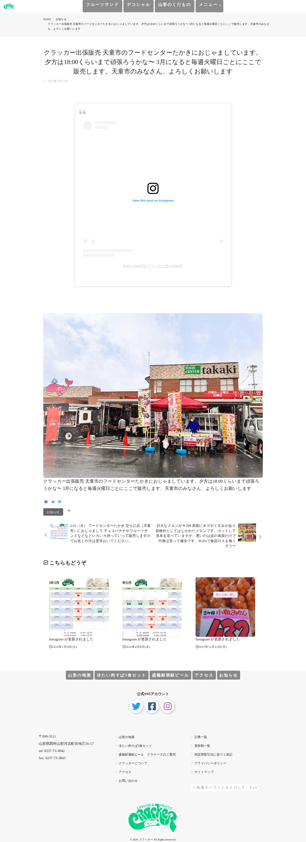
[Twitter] (53, 502)
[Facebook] (46, 502)
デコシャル (138, 4)
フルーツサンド (102, 4)
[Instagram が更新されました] (79, 607)
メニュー (208, 4)
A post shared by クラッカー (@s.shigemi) (153, 265)
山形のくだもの (174, 4)
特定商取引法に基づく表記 (213, 754)
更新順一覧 (202, 746)
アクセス (204, 675)
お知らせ (53, 512)
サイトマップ (204, 772)
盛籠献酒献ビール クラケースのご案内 (147, 754)
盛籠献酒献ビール (170, 675)
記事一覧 (200, 737)
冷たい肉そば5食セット (121, 675)
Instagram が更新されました (71, 639)
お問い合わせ (128, 781)
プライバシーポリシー (210, 763)
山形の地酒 (79, 675)
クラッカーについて (133, 763)
